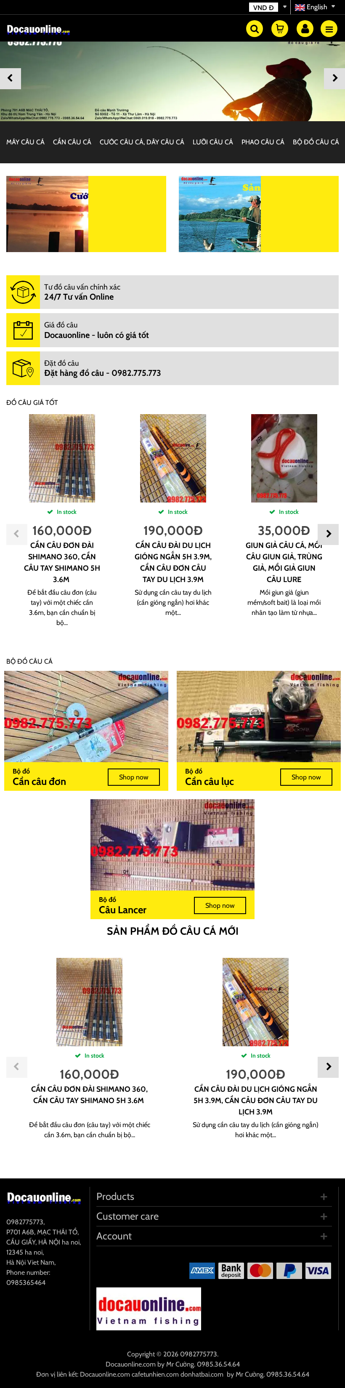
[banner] (172, 76)
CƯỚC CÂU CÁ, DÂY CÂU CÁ (142, 142)
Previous (10, 78)
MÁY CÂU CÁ (25, 142)
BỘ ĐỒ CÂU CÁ (316, 142)
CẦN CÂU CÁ (72, 142)
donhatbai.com (201, 1374)
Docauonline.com (131, 1364)
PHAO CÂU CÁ (263, 142)
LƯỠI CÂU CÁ (213, 142)
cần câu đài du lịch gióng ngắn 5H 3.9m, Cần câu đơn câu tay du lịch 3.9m (256, 1101)
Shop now (134, 777)
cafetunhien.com (155, 1374)
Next (334, 78)
